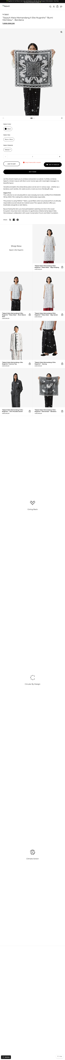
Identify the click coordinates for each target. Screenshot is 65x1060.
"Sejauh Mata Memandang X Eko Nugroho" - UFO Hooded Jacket (16, 392)
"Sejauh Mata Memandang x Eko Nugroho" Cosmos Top (16, 344)
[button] (61, 118)
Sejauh (6, 14)
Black (9, 129)
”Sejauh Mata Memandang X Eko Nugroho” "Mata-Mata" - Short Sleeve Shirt (16, 296)
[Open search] (50, 7)
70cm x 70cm (9, 139)
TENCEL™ (8, 150)
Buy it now (32, 171)
